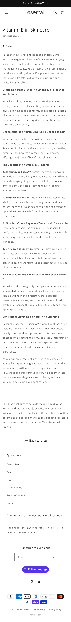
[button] (7, 12)
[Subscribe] (53, 557)
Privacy (11, 479)
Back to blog (38, 440)
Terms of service (37, 615)
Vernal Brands (23, 609)
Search (10, 472)
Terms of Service (16, 495)
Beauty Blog (13, 464)
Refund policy (39, 609)
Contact (11, 503)
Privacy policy (55, 609)
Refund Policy (14, 487)
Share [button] (9, 45)
